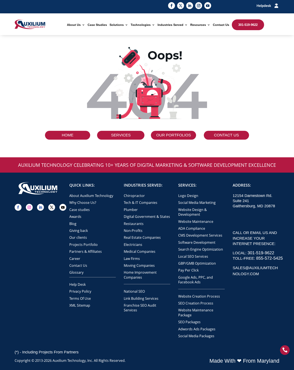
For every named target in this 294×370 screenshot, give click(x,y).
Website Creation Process (199, 296)
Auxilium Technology (69, 360)
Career (74, 258)
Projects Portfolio (83, 244)
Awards (75, 216)
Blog (72, 223)
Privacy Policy (80, 291)
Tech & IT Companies (140, 202)
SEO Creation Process (195, 303)
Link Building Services (141, 298)
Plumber (131, 209)
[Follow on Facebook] (171, 5)
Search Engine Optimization (200, 249)
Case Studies (97, 25)
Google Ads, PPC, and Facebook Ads (195, 279)
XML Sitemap (79, 305)
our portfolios (173, 135)
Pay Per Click (188, 270)
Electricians (133, 244)
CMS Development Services (200, 235)
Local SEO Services (193, 256)
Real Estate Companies (142, 237)
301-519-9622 (248, 25)
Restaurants (134, 223)
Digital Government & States (147, 216)
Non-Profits (133, 230)
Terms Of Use (80, 298)
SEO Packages (189, 322)
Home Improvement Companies (140, 274)
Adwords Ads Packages (196, 329)
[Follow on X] (180, 5)
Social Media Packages (196, 336)
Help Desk (77, 284)
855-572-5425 (269, 258)
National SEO (134, 291)
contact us (226, 135)
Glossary (76, 272)
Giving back (78, 230)
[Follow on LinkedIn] (189, 5)
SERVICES (121, 135)
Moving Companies (139, 265)
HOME (67, 135)
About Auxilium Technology (91, 195)
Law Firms (132, 258)
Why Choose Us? (82, 202)
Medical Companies (139, 251)
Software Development (196, 242)
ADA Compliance (191, 228)
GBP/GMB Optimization (197, 263)
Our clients (78, 237)
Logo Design (188, 195)
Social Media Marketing (197, 202)
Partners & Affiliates (85, 251)
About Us (74, 25)
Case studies (79, 209)
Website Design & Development (192, 212)
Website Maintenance (195, 221)
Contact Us (221, 25)
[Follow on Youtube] (207, 5)
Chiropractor (134, 195)
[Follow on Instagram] (198, 5)
